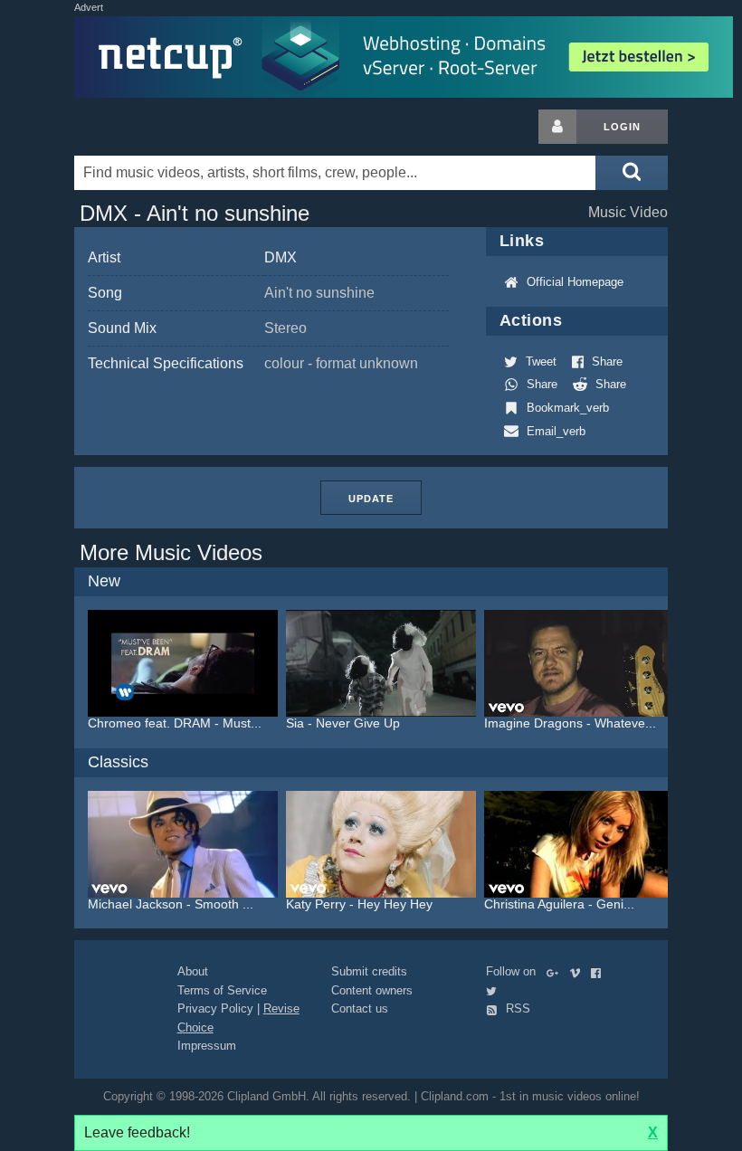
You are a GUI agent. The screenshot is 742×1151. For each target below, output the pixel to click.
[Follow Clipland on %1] (556, 971)
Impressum (206, 1045)
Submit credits (369, 971)
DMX (280, 257)
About (192, 971)
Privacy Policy (215, 1008)
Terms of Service (222, 990)
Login (622, 126)
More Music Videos (171, 552)
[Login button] (557, 126)
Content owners (372, 990)
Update (371, 498)
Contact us (359, 1008)
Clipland (169, 126)
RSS (516, 1008)
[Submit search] (631, 173)
